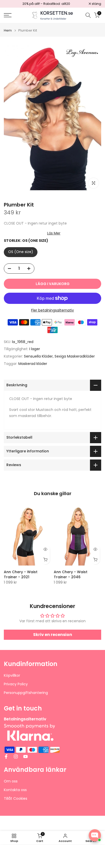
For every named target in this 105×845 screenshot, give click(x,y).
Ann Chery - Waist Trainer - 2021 (20, 574)
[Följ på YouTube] (25, 756)
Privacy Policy (16, 684)
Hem (8, 30)
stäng (96, 3)
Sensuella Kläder (38, 356)
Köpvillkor (12, 675)
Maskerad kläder (32, 363)
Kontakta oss (15, 790)
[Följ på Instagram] (16, 756)
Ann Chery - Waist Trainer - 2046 (70, 574)
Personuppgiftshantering (26, 692)
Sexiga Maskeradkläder (75, 356)
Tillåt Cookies (15, 798)
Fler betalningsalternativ (52, 310)
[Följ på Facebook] (6, 756)
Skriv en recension (52, 635)
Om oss (11, 781)
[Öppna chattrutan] (95, 835)
